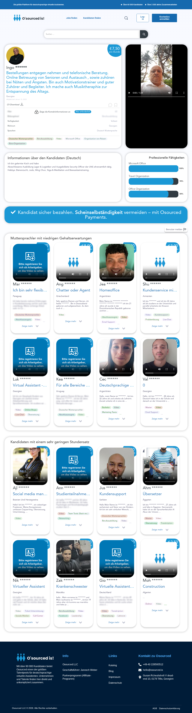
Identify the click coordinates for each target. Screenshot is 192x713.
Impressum (114, 677)
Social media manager (32, 494)
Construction (154, 587)
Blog (111, 671)
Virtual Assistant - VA (31, 385)
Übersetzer (152, 494)
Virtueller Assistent (29, 587)
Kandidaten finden (92, 18)
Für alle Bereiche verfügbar (79, 385)
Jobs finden (71, 18)
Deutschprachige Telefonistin (124, 385)
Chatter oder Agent (73, 290)
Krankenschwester (71, 587)
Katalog (113, 665)
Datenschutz (115, 683)
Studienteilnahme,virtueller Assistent (87, 494)
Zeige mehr (27, 326)
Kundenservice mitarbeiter (165, 290)
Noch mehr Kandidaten (21, 637)
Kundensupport (112, 494)
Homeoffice (109, 290)
